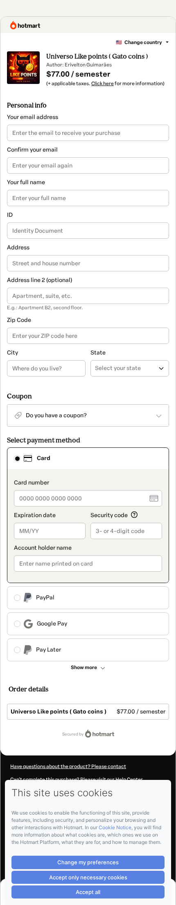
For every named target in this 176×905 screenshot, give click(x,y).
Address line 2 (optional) (39, 280)
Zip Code (19, 320)
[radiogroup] (88, 554)
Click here (102, 83)
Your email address (32, 117)
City (12, 352)
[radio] (17, 458)
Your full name (26, 182)
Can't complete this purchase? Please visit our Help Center (76, 779)
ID (10, 214)
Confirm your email (32, 149)
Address (18, 247)
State (98, 352)
